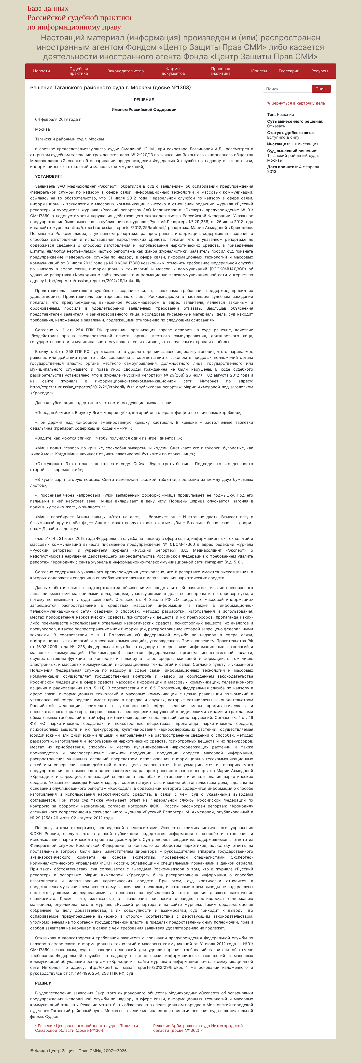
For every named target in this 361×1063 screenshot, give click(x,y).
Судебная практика (78, 71)
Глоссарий (289, 70)
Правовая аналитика (220, 71)
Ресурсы (319, 70)
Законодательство (126, 70)
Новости (41, 70)
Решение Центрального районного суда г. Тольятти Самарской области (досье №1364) (86, 1028)
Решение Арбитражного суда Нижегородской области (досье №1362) (198, 1028)
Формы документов (173, 71)
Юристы (259, 70)
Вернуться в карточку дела (297, 103)
